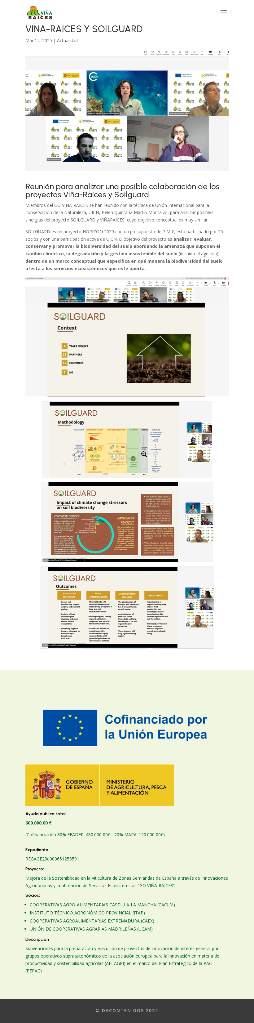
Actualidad (67, 40)
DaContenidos (123, 1010)
